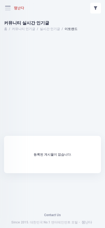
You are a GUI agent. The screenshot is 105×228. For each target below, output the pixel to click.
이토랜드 (71, 29)
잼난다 (87, 222)
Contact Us (52, 215)
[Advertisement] (52, 47)
